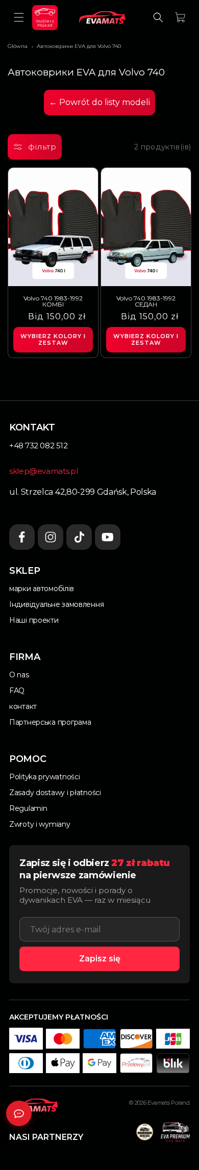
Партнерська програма (50, 722)
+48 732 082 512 (38, 445)
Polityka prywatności (44, 776)
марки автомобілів (41, 588)
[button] (19, 17)
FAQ (16, 690)
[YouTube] (107, 537)
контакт (23, 706)
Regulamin (28, 808)
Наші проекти (34, 620)
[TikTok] (79, 537)
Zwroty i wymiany (39, 824)
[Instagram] (50, 537)
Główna (18, 46)
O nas (19, 674)
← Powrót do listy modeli (99, 102)
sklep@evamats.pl (43, 471)
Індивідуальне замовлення (56, 604)
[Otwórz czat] (19, 1113)
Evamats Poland (168, 1102)
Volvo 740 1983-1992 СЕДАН (146, 301)
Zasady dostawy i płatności (55, 792)
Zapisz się (99, 958)
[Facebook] (22, 537)
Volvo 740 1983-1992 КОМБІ (53, 301)
